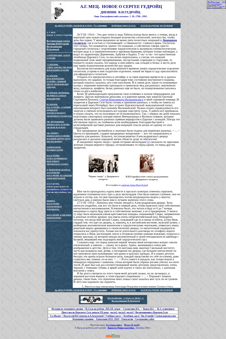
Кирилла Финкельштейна (121, 327)
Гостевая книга (114, 325)
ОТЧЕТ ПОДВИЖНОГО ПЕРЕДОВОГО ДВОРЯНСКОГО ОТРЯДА (58, 161)
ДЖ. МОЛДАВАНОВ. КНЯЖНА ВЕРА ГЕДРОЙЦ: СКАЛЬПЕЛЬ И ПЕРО (58, 124)
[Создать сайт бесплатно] (113, 336)
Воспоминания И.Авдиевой (54, 48)
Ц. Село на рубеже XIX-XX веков (102, 308)
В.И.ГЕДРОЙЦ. (53, 156)
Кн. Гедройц (147, 315)
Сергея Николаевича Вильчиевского (121, 99)
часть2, (122, 312)
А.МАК (49, 147)
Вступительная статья (58, 41)
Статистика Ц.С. (132, 308)
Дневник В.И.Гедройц (58, 43)
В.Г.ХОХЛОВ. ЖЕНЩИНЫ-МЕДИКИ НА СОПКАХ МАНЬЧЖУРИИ (58, 96)
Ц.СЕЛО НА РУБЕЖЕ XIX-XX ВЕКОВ (157, 26)
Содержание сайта (144, 319)
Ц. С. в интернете (166, 308)
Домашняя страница (83, 319)
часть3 (129, 312)
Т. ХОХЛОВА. (53, 65)
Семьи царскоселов (166, 315)
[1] (148, 141)
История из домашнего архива (67, 308)
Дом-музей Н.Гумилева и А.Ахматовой (83, 315)
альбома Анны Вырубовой (134, 185)
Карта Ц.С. (148, 308)
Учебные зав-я (113, 315)
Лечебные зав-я (131, 315)
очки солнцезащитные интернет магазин (215, 5)
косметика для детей (217, 7)
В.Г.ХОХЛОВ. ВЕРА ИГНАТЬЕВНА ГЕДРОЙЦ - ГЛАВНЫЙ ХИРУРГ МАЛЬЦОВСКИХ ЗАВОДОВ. (58, 81)
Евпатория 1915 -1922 (107, 319)
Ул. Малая (55, 315)
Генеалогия (127, 319)
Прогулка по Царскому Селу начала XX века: (85, 312)
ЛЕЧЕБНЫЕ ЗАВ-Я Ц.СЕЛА (123, 26)
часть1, (114, 312)
